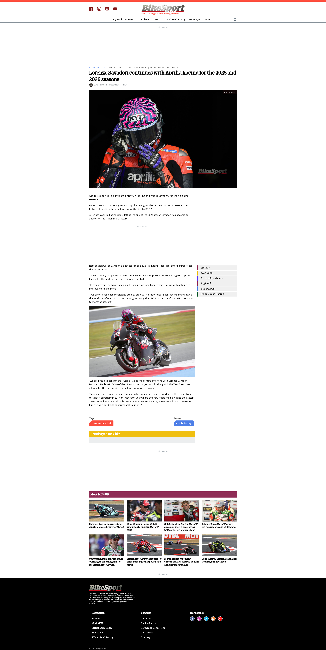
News (207, 19)
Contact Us (147, 633)
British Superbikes (212, 278)
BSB (156, 19)
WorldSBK (143, 19)
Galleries (146, 619)
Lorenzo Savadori (101, 423)
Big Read (117, 19)
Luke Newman (100, 84)
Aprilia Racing (183, 423)
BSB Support (195, 19)
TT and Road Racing (175, 19)
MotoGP (129, 19)
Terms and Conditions (153, 628)
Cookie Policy (148, 623)
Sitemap (145, 637)
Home (92, 67)
